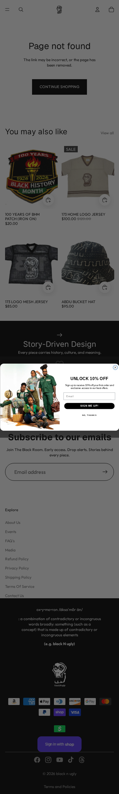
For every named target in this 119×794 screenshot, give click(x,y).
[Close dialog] (115, 367)
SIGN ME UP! (89, 405)
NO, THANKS (89, 415)
